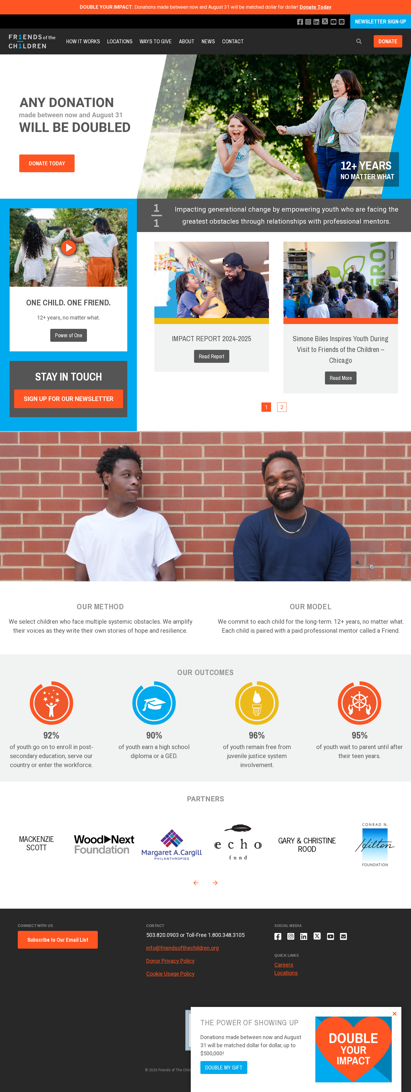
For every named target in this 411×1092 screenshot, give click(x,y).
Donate (388, 41)
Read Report (211, 356)
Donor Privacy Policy (170, 961)
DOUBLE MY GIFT (224, 1067)
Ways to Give (156, 41)
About (186, 41)
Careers (283, 965)
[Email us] (342, 22)
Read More (341, 378)
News (208, 41)
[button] (359, 42)
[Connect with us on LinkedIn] (316, 22)
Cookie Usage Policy (170, 974)
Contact (233, 41)
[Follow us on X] (325, 22)
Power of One (68, 335)
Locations (119, 41)
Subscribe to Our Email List (57, 940)
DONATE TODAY (47, 163)
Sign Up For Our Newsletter (68, 398)
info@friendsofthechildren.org (182, 948)
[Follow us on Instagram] (308, 22)
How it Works (83, 41)
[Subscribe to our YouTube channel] (333, 22)
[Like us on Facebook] (300, 22)
